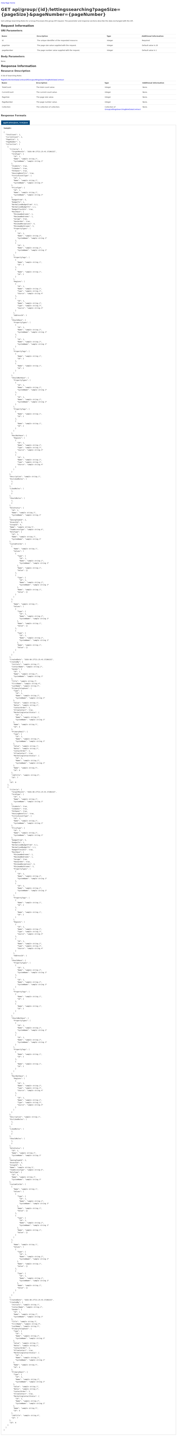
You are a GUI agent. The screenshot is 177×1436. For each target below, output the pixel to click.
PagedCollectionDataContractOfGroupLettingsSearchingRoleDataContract (32, 80)
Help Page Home (8, 3)
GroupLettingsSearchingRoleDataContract (123, 109)
